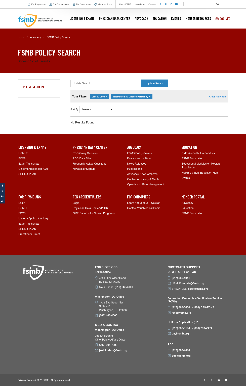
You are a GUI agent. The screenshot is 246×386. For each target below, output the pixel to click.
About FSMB (125, 4)
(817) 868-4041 (181, 278)
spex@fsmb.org (198, 289)
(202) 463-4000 (108, 315)
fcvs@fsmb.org (181, 313)
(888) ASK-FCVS (204, 307)
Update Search (154, 83)
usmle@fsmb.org (193, 283)
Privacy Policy (26, 380)
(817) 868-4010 (181, 350)
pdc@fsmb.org (181, 355)
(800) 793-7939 (203, 328)
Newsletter (140, 4)
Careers (152, 4)
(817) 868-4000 (124, 287)
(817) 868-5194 (181, 328)
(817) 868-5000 (181, 307)
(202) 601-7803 (108, 345)
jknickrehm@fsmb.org (113, 350)
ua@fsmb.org (180, 333)
